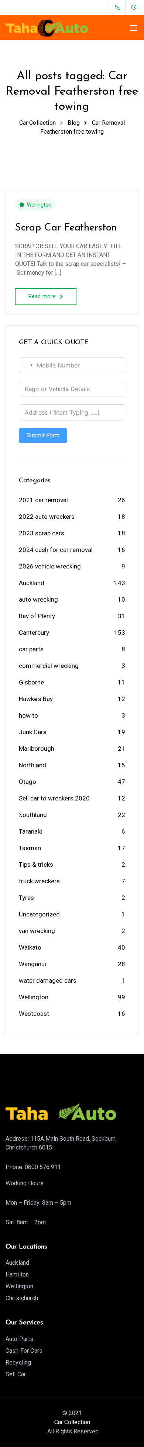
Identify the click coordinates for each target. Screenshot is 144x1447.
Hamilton (17, 1274)
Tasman (30, 848)
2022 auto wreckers (47, 516)
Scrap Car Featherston (66, 228)
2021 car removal (43, 500)
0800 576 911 (43, 1166)
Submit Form (43, 435)
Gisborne (31, 682)
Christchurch (22, 1298)
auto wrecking (38, 599)
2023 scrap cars (41, 533)
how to (28, 715)
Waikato (30, 947)
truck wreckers (39, 881)
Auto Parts (20, 1338)
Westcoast (34, 1013)
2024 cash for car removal (56, 549)
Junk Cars (33, 732)
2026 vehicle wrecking (50, 566)
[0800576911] (119, 7)
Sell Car (16, 1374)
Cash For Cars (24, 1350)
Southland (33, 814)
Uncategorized (39, 914)
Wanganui (32, 964)
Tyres (26, 897)
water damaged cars (47, 980)
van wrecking (37, 930)
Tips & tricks (36, 864)
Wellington (39, 205)
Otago (27, 781)
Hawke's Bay (36, 699)
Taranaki (30, 831)
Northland (32, 765)
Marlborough (36, 748)
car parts (31, 649)
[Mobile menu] (133, 28)
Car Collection (72, 1422)
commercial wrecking (49, 665)
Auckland (31, 583)
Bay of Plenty (37, 616)
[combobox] (27, 365)
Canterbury (34, 632)
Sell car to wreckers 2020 (54, 798)
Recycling (18, 1362)
